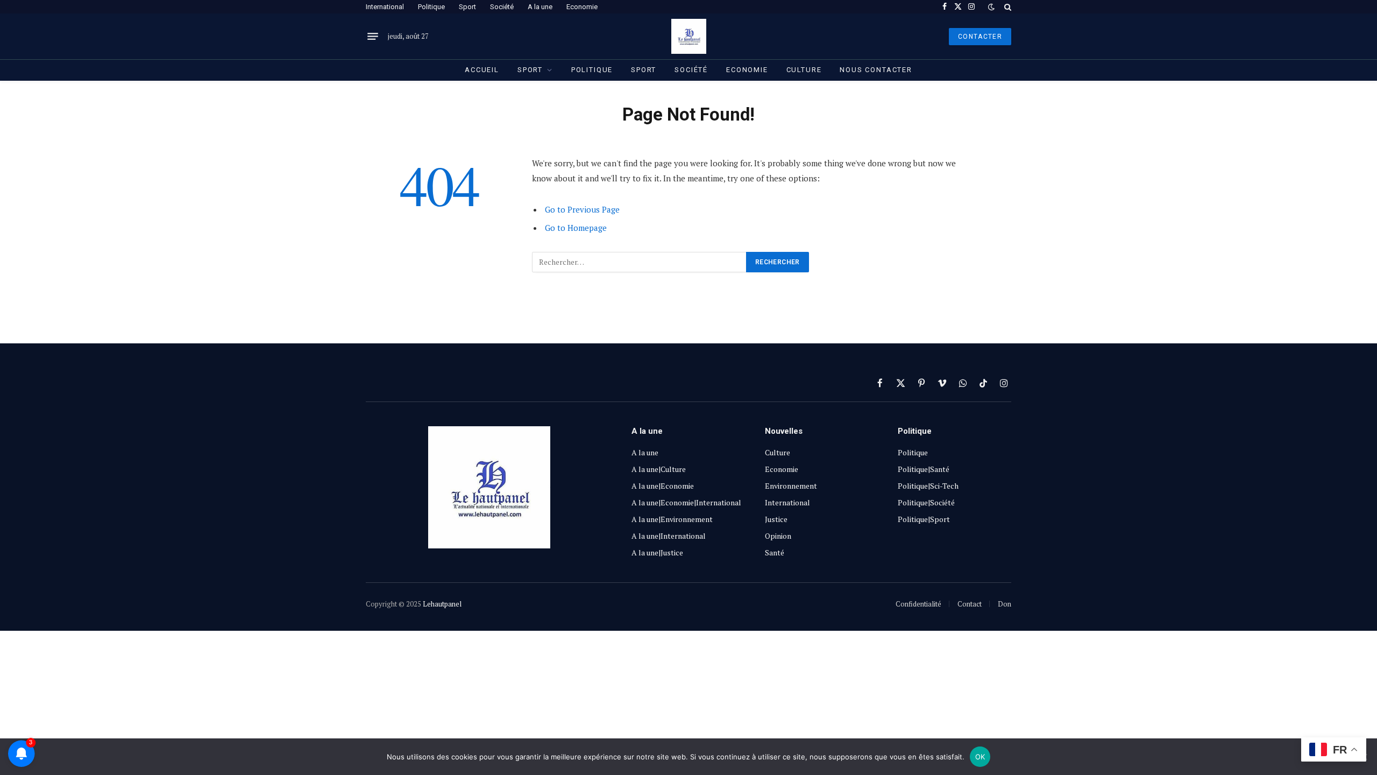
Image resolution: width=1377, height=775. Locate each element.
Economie (582, 7)
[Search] (1006, 6)
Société (502, 7)
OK (980, 756)
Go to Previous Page (582, 209)
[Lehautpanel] (688, 36)
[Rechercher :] (639, 262)
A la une (540, 7)
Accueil (482, 70)
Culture (804, 70)
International (385, 7)
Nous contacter (876, 70)
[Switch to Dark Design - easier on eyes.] (991, 7)
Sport (467, 7)
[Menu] (372, 36)
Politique (431, 7)
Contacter (980, 36)
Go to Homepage (576, 227)
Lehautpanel (442, 604)
